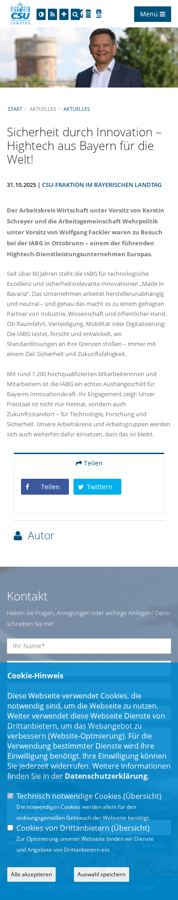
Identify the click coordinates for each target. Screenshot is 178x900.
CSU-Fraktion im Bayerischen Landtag (102, 185)
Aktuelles (76, 108)
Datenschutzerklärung (106, 776)
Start (15, 108)
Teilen (92, 463)
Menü (150, 14)
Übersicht (142, 796)
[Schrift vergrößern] (63, 14)
